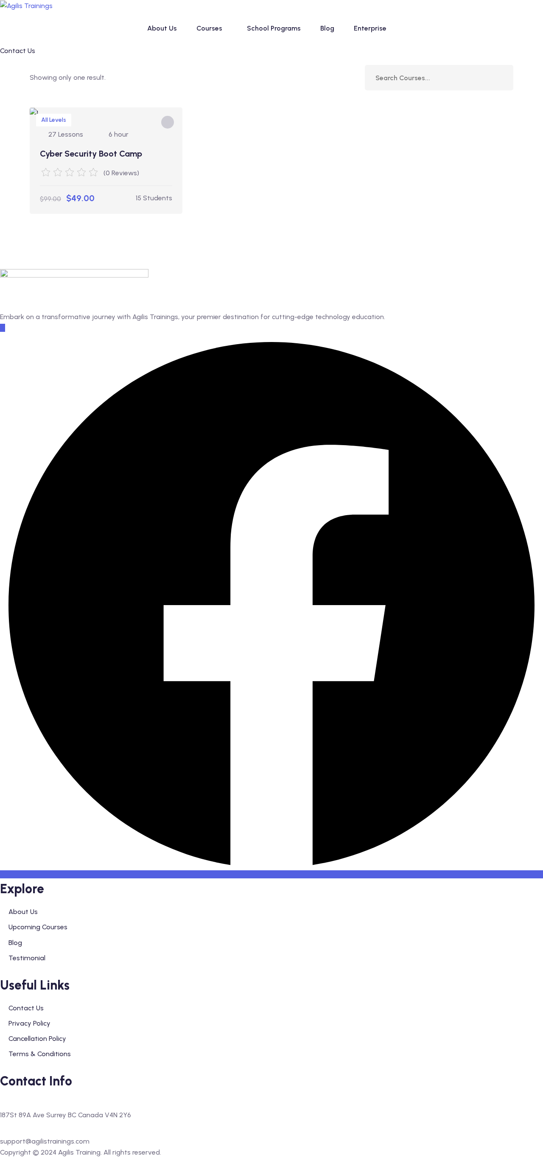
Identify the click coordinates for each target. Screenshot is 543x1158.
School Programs (274, 28)
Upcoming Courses (37, 927)
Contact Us (26, 1008)
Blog (327, 28)
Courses (209, 28)
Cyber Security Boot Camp (91, 154)
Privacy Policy (29, 1023)
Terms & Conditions (39, 1054)
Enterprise (370, 28)
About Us (162, 28)
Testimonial (26, 958)
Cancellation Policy (37, 1039)
